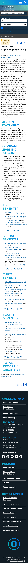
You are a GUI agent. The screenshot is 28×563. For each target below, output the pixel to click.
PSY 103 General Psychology (13, 303)
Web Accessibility (10, 487)
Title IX (6, 483)
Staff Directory (9, 418)
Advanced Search (6, 32)
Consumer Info (9, 467)
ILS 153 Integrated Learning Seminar (16, 224)
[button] (25, 2)
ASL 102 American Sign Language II (15, 217)
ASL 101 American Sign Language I (15, 213)
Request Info (8, 513)
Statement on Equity (11, 478)
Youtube (12, 456)
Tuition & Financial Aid (12, 508)
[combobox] (14, 13)
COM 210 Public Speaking (12, 220)
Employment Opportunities (8, 408)
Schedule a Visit (9, 517)
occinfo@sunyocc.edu (11, 432)
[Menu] (20, 2)
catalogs (7, 557)
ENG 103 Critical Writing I (12, 222)
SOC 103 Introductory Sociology (14, 299)
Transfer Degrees (10, 504)
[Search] (25, 24)
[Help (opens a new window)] (24, 43)
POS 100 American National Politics (15, 334)
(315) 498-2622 (8, 430)
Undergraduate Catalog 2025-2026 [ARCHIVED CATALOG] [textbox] (14, 13)
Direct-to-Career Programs (10, 499)
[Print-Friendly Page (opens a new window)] (21, 43)
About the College (10, 402)
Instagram (7, 456)
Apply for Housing (10, 526)
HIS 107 (22, 342)
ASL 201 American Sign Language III (15, 243)
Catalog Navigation (8, 36)
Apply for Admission (11, 521)
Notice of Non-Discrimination (9, 473)
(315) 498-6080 (8, 445)
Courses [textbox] (4, 21)
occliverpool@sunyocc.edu (12, 447)
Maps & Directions (10, 413)
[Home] (2, 2)
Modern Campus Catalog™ (17, 561)
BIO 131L (12, 351)
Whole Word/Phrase (9, 28)
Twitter (16, 456)
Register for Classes (11, 530)
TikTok (20, 456)
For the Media (8, 452)
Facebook (3, 456)
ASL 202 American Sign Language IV (15, 282)
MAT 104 (22, 265)
